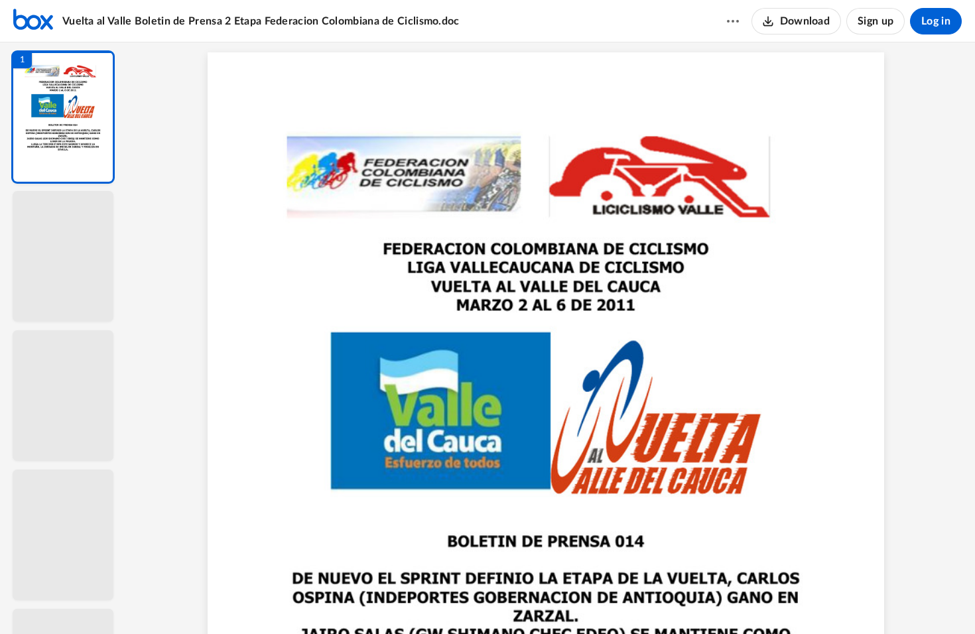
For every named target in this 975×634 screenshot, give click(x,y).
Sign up (875, 21)
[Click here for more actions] (733, 21)
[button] (63, 117)
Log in (935, 21)
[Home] (33, 21)
